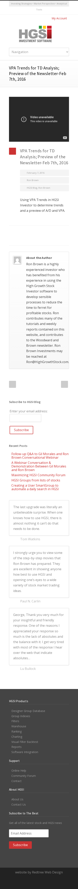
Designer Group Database (28, 711)
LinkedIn (35, 232)
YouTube (43, 11)
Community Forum (23, 776)
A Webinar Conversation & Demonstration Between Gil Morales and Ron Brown (38, 466)
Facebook (19, 232)
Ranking (16, 731)
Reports (16, 747)
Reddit (43, 232)
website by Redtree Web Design (39, 872)
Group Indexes (20, 716)
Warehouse (18, 726)
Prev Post (12, 384)
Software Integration (24, 752)
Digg (51, 232)
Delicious (59, 232)
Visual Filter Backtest (24, 742)
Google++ (19, 240)
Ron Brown (33, 180)
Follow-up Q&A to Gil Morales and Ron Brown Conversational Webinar (40, 456)
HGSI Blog (32, 187)
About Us (17, 799)
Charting (16, 737)
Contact (16, 781)
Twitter (35, 11)
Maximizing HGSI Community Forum (38, 475)
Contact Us (18, 804)
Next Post (64, 384)
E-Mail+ (27, 240)
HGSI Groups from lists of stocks (35, 480)
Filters (15, 721)
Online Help (18, 770)
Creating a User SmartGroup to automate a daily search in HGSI (35, 487)
